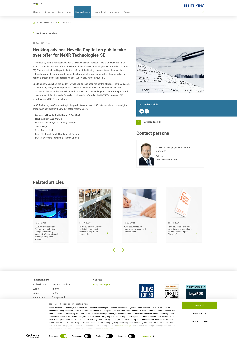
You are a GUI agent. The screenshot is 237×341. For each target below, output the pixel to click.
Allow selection (199, 313)
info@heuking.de (101, 284)
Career (127, 12)
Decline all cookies (200, 321)
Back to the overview (46, 33)
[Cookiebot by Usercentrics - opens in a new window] (33, 336)
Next (122, 250)
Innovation (115, 12)
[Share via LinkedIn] (141, 111)
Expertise (49, 12)
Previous (114, 250)
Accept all (199, 305)
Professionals (64, 12)
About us (37, 12)
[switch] (87, 336)
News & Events (82, 12)
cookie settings (124, 325)
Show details (145, 336)
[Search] (203, 12)
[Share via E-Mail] (147, 111)
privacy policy (108, 328)
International (99, 12)
